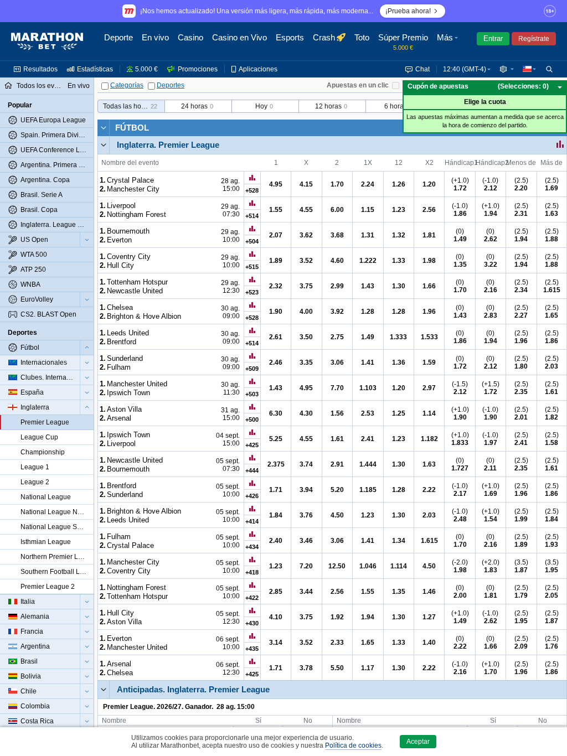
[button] (448, 41)
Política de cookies (353, 745)
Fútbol (132, 127)
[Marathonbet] (47, 41)
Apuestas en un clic (358, 85)
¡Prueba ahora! (408, 11)
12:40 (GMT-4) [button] (464, 69)
